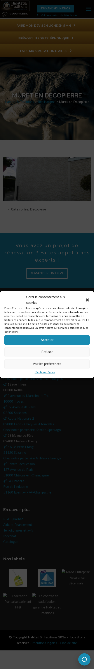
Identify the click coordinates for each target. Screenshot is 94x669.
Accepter (47, 340)
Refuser (47, 352)
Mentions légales (45, 372)
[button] (87, 300)
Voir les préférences (47, 364)
